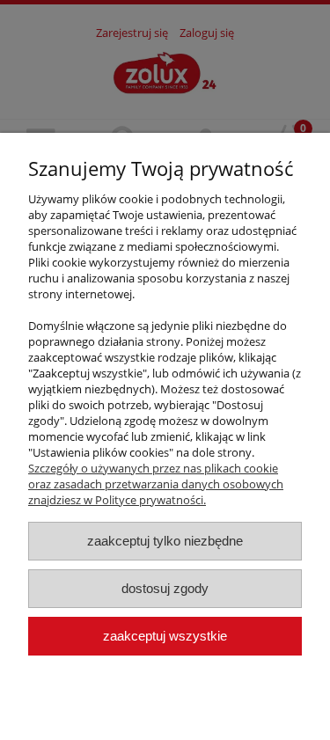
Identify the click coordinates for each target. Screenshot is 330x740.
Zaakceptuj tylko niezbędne (165, 540)
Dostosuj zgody (165, 588)
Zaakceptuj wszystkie (165, 635)
